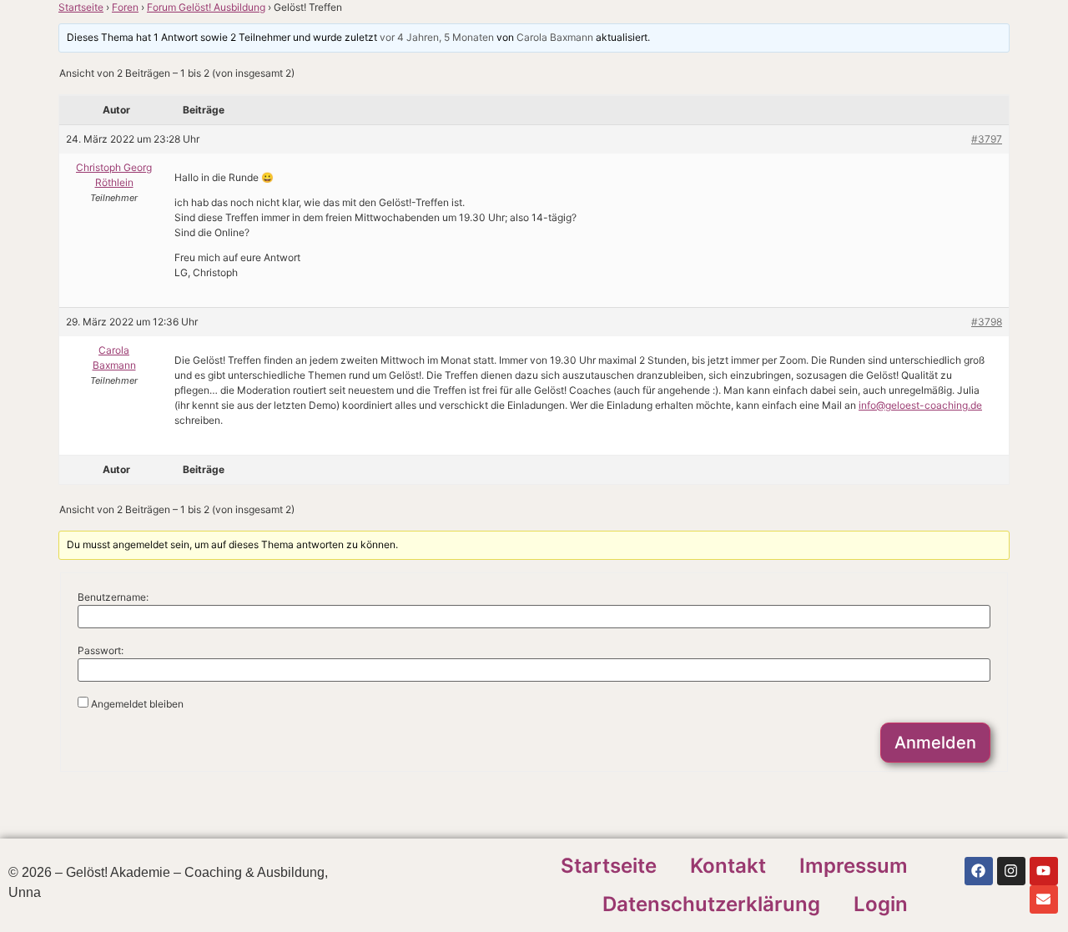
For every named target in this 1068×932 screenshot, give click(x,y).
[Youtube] (1044, 871)
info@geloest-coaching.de (920, 405)
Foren (125, 7)
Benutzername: (113, 597)
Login (881, 904)
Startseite (80, 7)
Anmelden (935, 743)
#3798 (986, 321)
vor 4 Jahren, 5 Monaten (437, 37)
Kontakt (728, 866)
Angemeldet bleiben (137, 704)
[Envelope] (1044, 899)
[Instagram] (1011, 871)
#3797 (986, 139)
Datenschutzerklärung (711, 904)
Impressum (853, 866)
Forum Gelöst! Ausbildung (206, 7)
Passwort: (100, 651)
